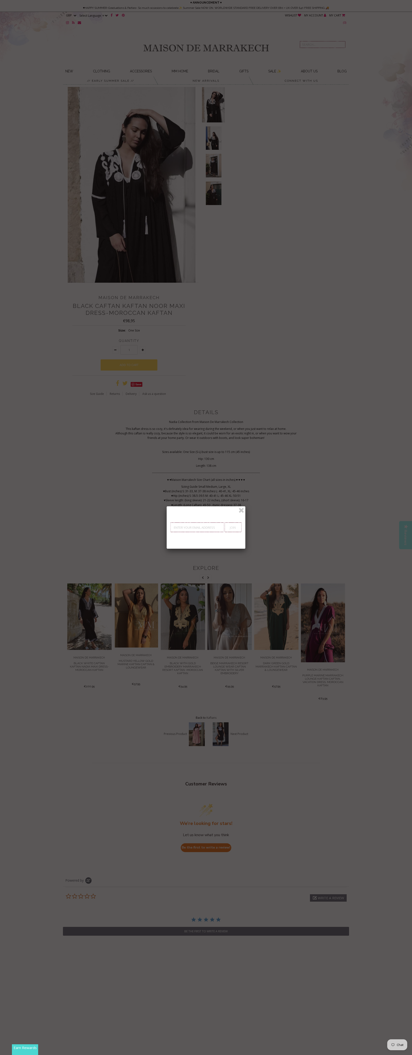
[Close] (241, 510)
